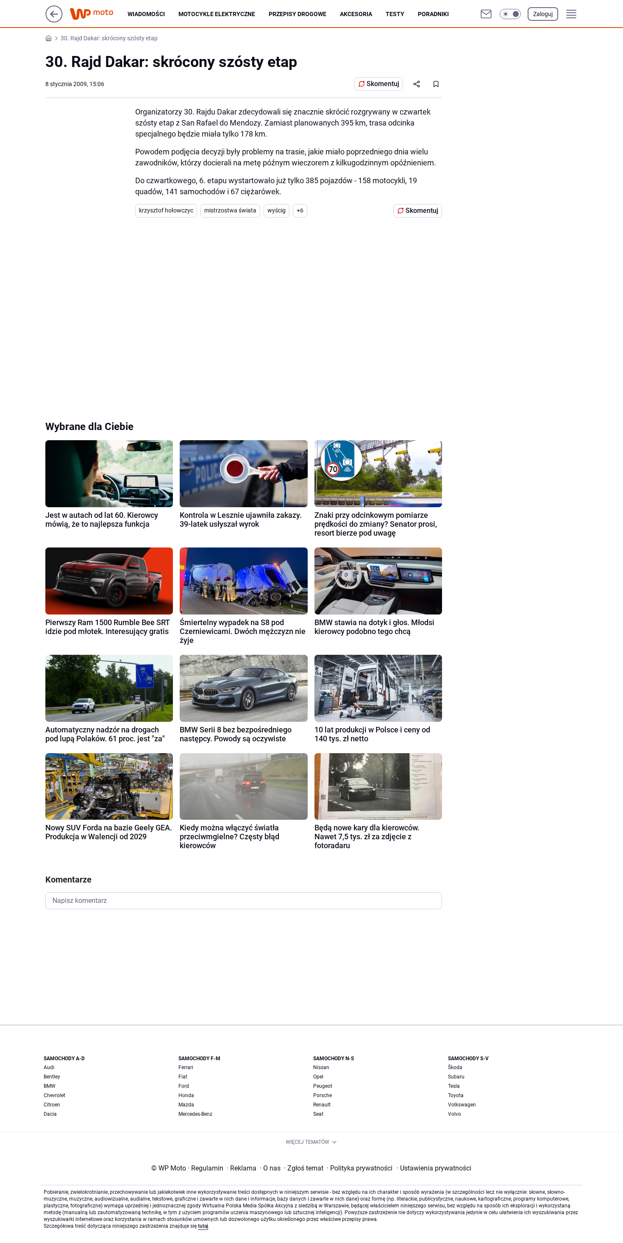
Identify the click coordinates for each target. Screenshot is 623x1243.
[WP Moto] (98, 14)
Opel (318, 1077)
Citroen (52, 1105)
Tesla (454, 1086)
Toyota (456, 1095)
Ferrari (185, 1067)
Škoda (455, 1067)
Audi (49, 1067)
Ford (183, 1086)
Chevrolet (54, 1095)
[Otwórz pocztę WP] (486, 14)
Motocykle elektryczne (216, 14)
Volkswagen (462, 1105)
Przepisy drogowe (297, 14)
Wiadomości (146, 14)
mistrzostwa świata (230, 210)
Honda (186, 1095)
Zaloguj (543, 14)
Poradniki (433, 14)
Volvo (454, 1114)
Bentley (52, 1077)
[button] (510, 14)
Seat (318, 1114)
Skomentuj (383, 84)
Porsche (322, 1095)
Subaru (456, 1077)
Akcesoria (356, 14)
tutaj (203, 1226)
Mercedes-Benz (195, 1114)
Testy (395, 14)
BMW (50, 1086)
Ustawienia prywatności (434, 1168)
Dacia (50, 1114)
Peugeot (322, 1086)
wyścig (276, 210)
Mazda (186, 1105)
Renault (322, 1105)
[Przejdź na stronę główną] (54, 20)
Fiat (182, 1077)
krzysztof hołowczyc (166, 210)
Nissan (321, 1067)
